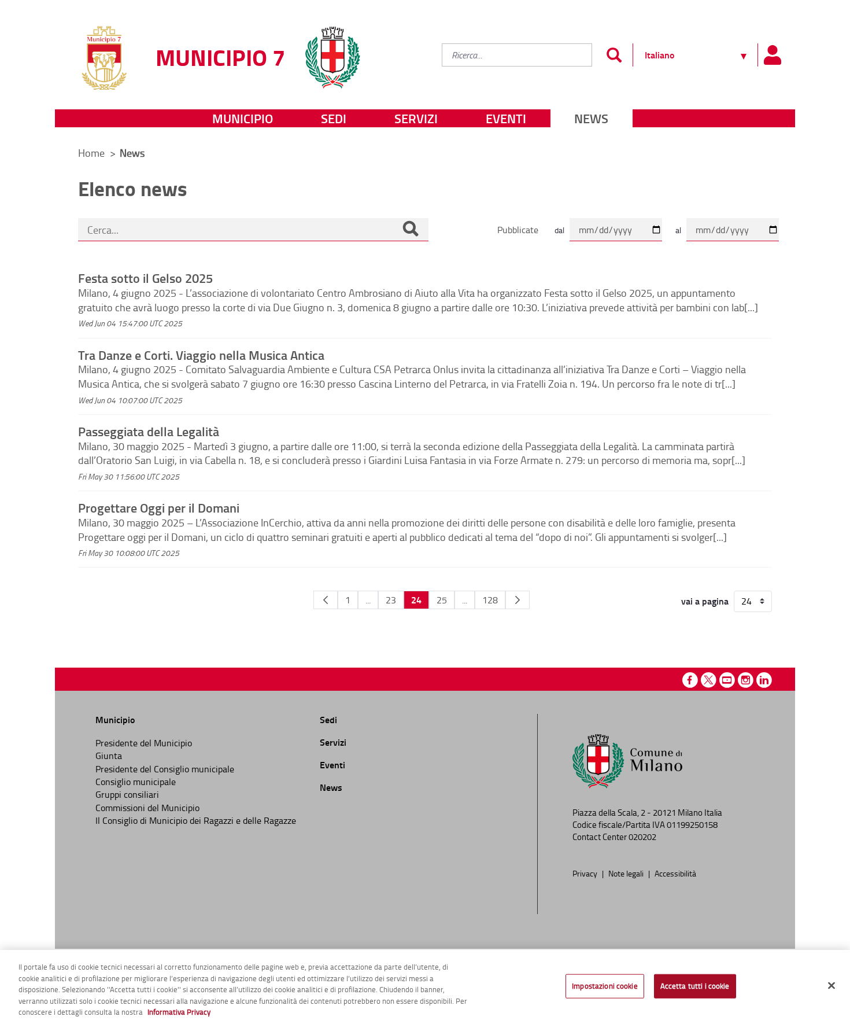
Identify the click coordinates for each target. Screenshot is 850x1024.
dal (559, 229)
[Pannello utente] (771, 55)
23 (391, 600)
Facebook (690, 680)
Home (91, 153)
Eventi (506, 118)
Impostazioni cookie (604, 986)
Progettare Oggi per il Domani (158, 507)
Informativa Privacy (178, 1012)
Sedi (333, 118)
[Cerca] (410, 229)
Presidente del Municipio (143, 742)
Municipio (242, 118)
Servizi (416, 118)
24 (416, 599)
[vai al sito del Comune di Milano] (332, 51)
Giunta (108, 755)
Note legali (626, 873)
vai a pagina (705, 601)
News (591, 118)
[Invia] (614, 55)
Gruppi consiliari (127, 794)
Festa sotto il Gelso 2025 (145, 277)
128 (490, 600)
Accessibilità (675, 873)
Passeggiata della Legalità (148, 431)
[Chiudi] (831, 986)
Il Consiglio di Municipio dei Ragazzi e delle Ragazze (195, 820)
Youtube (727, 680)
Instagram (745, 680)
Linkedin (764, 680)
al (678, 229)
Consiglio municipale (135, 781)
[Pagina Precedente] (325, 600)
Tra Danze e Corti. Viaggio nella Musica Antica (201, 354)
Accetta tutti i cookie (695, 986)
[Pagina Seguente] (517, 600)
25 (442, 600)
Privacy (585, 873)
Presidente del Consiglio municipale (164, 769)
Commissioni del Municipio (147, 807)
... (368, 600)
